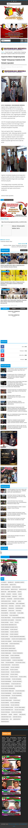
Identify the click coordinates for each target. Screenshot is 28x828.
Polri (2, 662)
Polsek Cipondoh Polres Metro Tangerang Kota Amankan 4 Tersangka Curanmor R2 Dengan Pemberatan (12, 283)
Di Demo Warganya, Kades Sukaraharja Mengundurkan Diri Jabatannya (16, 403)
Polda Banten (4, 613)
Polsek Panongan (5, 695)
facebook (22, 308)
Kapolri (3, 598)
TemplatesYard (11, 824)
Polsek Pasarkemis (17, 695)
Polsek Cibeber (5, 667)
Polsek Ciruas (14, 674)
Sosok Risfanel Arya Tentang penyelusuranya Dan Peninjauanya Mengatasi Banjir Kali (16, 502)
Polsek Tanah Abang (20, 707)
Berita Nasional (16, 587)
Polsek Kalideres (17, 681)
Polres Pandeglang (6, 653)
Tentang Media (4, 719)
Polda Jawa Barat (14, 615)
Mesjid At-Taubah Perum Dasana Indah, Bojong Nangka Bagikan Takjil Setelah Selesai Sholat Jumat (17, 421)
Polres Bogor (13, 629)
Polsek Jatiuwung (16, 679)
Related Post (5, 250)
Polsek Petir (4, 698)
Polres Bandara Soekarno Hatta (9, 627)
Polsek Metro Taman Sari (7, 690)
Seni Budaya (22, 714)
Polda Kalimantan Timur (18, 617)
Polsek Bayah (15, 664)
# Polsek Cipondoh (9, 200)
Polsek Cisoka (13, 676)
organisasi (4, 608)
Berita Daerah (4, 584)
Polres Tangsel (5, 657)
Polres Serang (5, 655)
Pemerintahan (19, 608)
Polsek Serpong (15, 705)
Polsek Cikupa (4, 669)
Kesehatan (9, 598)
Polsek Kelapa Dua (16, 683)
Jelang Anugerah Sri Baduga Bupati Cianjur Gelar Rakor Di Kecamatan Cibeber (17, 391)
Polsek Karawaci (5, 683)
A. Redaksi (3, 582)
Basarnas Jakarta (19, 582)
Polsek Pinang (13, 698)
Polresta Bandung (15, 657)
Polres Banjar (5, 629)
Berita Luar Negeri (6, 587)
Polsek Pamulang (17, 693)
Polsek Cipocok (5, 672)
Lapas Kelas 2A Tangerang (7, 603)
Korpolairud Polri (6, 601)
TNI (11, 719)
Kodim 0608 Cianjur (19, 598)
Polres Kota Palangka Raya (18, 639)
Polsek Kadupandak (6, 681)
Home (2, 52)
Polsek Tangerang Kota (7, 709)
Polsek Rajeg (16, 700)
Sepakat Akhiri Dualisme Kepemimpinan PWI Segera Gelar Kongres (16, 397)
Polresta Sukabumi (6, 660)
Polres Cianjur (14, 631)
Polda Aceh (11, 610)
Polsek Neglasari (20, 690)
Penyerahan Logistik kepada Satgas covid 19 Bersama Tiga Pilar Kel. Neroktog (17, 370)
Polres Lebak (4, 643)
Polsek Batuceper (5, 664)
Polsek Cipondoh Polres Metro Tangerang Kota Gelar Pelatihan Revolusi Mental (12, 266)
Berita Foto (13, 584)
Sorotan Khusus (17, 716)
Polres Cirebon (14, 634)
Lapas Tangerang (20, 603)
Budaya (19, 591)
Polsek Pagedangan (6, 693)
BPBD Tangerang (12, 591)
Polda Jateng (4, 615)
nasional (11, 605)
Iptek (20, 596)
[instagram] (16, 1)
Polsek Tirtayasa (5, 712)
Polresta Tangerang (18, 660)
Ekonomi (9, 594)
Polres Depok (4, 636)
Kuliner (14, 601)
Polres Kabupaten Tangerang (17, 636)
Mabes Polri (4, 605)
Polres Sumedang (14, 655)
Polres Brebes (5, 631)
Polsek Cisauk (4, 676)
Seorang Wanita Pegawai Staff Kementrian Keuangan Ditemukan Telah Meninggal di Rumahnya (16, 525)
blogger (5, 308)
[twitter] (14, 1)
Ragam (10, 714)
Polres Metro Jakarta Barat (8, 648)
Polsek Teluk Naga (19, 709)
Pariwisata (11, 608)
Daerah (3, 594)
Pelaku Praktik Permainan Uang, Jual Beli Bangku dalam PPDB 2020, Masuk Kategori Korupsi (17, 514)
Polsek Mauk (18, 686)
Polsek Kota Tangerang (7, 686)
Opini (23, 605)
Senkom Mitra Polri (6, 716)
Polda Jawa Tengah (6, 617)
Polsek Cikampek (15, 667)
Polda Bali (18, 610)
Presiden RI (4, 714)
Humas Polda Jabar (6, 596)
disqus (14, 308)
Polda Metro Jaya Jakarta (7, 620)
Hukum (20, 594)
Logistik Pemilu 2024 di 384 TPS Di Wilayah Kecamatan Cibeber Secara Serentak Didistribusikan (17, 427)
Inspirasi (14, 596)
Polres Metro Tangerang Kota (8, 624)
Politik (17, 622)
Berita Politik (22, 589)
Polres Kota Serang (6, 641)
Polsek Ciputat (5, 674)
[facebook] (11, 1)
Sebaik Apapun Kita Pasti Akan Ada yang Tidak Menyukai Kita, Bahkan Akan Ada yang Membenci (16, 491)
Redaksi (16, 714)
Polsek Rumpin (5, 702)
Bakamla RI (10, 582)
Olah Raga (17, 605)
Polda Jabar (13, 613)
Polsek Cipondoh (9, 52)
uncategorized (5, 721)
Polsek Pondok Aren (6, 700)
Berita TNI (3, 591)
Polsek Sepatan (5, 705)
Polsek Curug (22, 676)
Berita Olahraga (5, 589)
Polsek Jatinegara (5, 679)
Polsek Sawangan (14, 702)
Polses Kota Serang (17, 712)
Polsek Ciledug (14, 669)
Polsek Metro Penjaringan (8, 688)
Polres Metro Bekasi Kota (7, 646)
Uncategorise (16, 719)
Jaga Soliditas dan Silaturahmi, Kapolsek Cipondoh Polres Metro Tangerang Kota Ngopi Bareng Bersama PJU (14, 302)
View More (24, 250)
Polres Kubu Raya (17, 641)
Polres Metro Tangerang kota (8, 650)
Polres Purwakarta (18, 653)
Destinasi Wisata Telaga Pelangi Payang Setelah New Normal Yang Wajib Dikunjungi (16, 496)
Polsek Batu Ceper (20, 662)
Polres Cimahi (4, 634)
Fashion (15, 594)
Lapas (19, 601)
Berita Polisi (14, 589)
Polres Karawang (5, 639)
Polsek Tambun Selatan (7, 707)
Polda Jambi (20, 613)
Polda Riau (18, 620)
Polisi (11, 622)
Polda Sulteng (4, 622)
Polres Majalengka (14, 643)
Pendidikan (4, 610)
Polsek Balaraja (10, 662)
